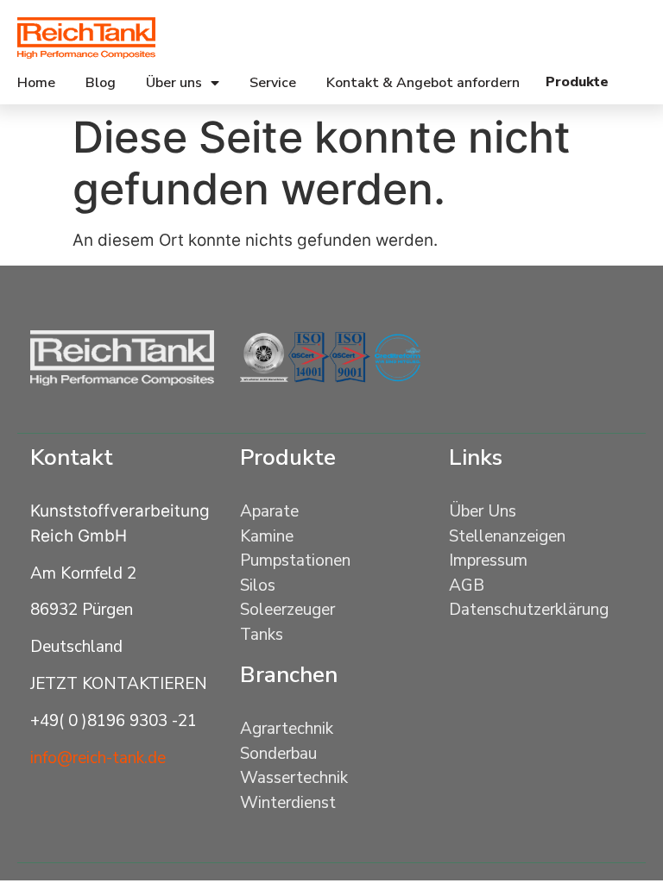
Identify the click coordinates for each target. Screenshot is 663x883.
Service (272, 82)
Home (36, 82)
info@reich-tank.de (98, 758)
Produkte (288, 457)
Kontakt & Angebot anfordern (423, 82)
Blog (100, 82)
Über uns (174, 82)
